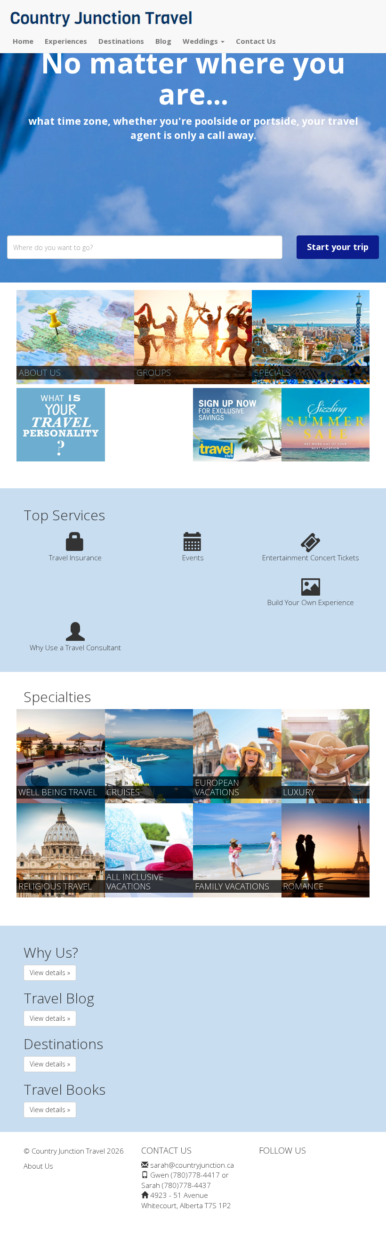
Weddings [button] (201, 41)
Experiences (66, 41)
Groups (154, 372)
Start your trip (338, 246)
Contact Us (256, 41)
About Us (40, 372)
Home (23, 41)
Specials (272, 372)
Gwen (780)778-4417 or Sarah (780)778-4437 (185, 1179)
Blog (163, 41)
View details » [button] (50, 972)
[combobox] (144, 247)
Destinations (121, 41)
